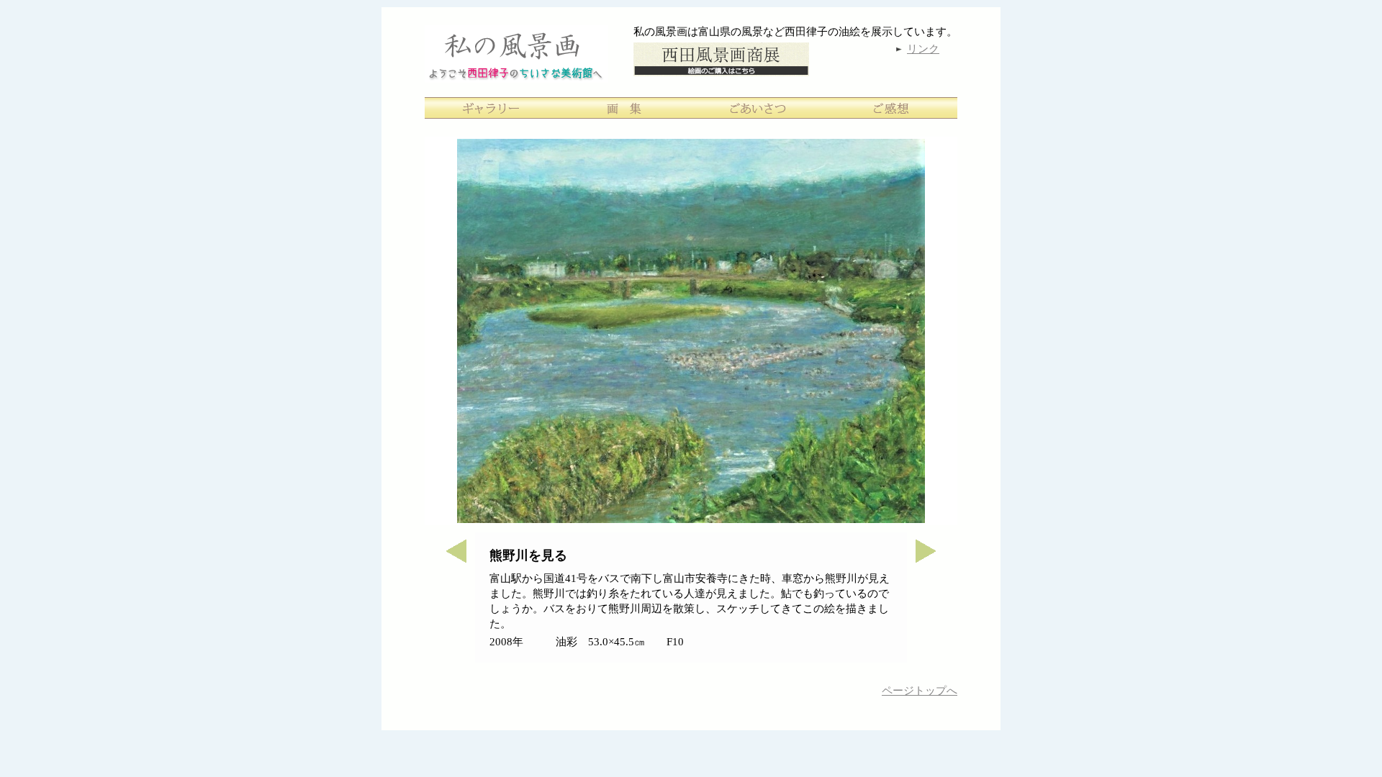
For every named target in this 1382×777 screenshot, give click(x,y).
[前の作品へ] (450, 559)
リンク (923, 49)
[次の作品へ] (932, 559)
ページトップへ (919, 690)
